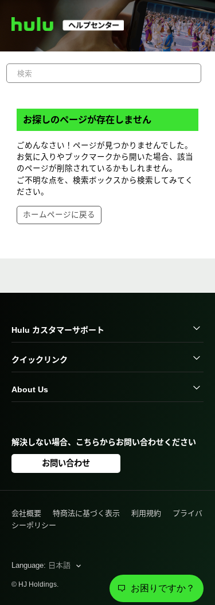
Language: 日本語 (42, 565)
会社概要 (26, 513)
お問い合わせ (66, 463)
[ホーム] (72, 28)
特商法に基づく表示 (86, 513)
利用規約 (146, 513)
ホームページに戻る (59, 214)
